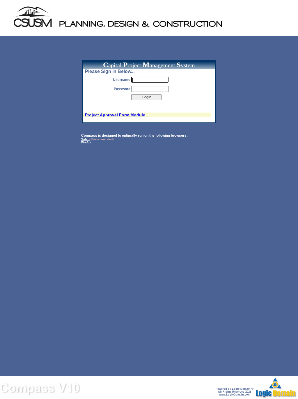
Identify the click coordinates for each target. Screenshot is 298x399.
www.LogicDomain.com (234, 394)
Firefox (86, 142)
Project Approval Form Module (115, 115)
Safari (85, 139)
